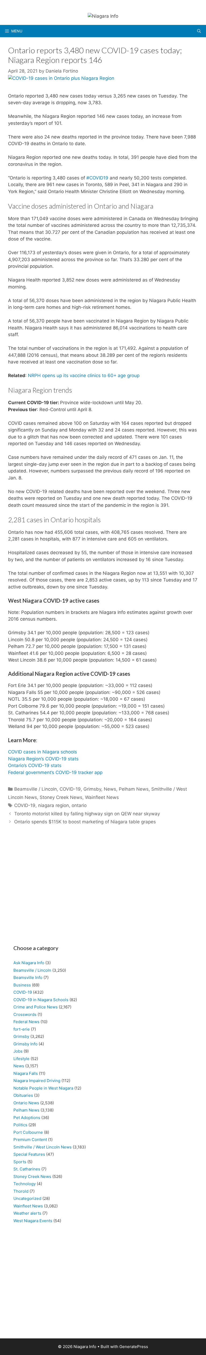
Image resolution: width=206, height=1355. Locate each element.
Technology (24, 1183)
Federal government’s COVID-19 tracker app (55, 772)
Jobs (18, 1051)
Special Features (29, 1154)
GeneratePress (133, 1346)
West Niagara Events (32, 1220)
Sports (19, 1161)
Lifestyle (21, 1058)
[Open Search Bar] (199, 31)
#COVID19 (97, 178)
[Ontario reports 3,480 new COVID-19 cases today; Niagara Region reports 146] (61, 78)
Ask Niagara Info (28, 962)
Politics (20, 1124)
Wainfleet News (102, 797)
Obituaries (23, 1095)
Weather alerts (27, 1213)
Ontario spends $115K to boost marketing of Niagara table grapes (85, 821)
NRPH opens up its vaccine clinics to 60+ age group (83, 375)
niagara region (53, 805)
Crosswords (24, 1014)
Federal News (26, 1021)
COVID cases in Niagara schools (42, 752)
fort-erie (21, 1029)
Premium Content (30, 1139)
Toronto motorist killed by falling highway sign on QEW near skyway (87, 813)
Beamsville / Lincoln (35, 789)
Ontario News (26, 1102)
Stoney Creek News (61, 797)
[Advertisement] (103, 887)
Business (22, 985)
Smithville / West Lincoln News (42, 1147)
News (110, 789)
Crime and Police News (35, 1006)
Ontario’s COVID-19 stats (34, 765)
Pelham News (134, 789)
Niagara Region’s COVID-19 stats (43, 758)
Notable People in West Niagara (43, 1088)
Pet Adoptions (26, 1117)
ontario (79, 805)
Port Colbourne (28, 1132)
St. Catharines (26, 1169)
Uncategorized (27, 1198)
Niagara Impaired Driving (36, 1080)
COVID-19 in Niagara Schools (40, 999)
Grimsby (92, 789)
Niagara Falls (25, 1073)
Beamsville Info (27, 977)
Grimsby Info (25, 1043)
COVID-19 (70, 789)
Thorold (20, 1191)
